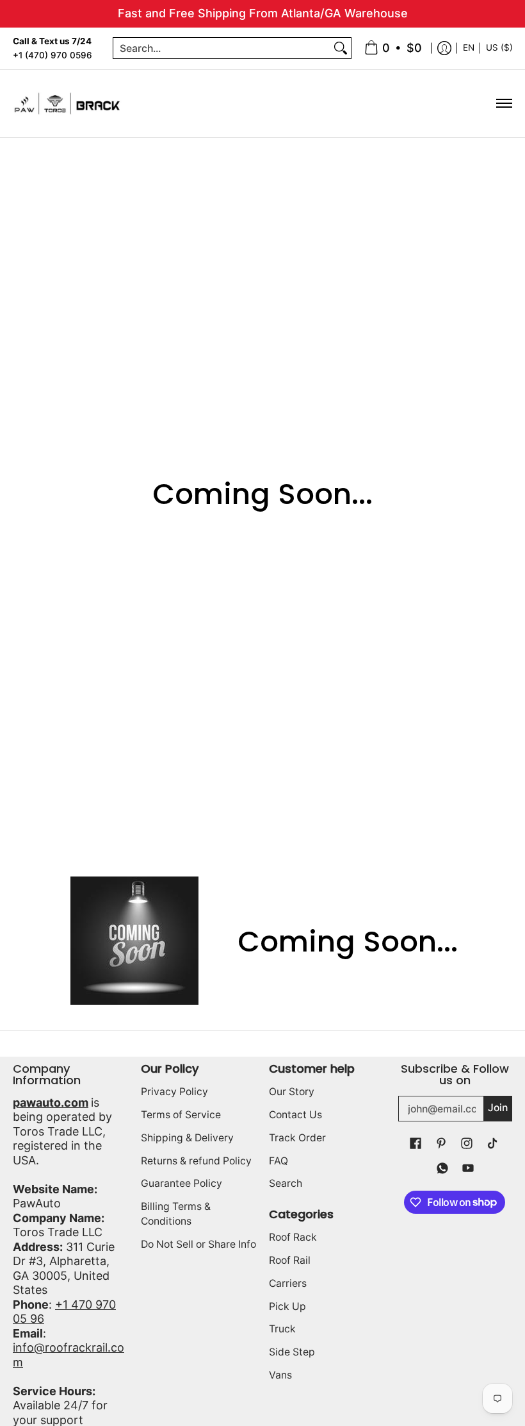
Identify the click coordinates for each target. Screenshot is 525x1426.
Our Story (291, 1092)
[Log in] (444, 48)
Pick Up (287, 1306)
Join (498, 1108)
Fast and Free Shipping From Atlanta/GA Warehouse (263, 13)
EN (468, 47)
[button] (415, 1144)
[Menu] (503, 103)
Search (285, 1183)
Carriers (288, 1283)
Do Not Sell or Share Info (198, 1244)
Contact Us (295, 1115)
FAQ (278, 1161)
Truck (282, 1329)
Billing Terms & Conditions (176, 1213)
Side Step (292, 1352)
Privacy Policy (174, 1092)
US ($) (499, 47)
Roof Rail (290, 1260)
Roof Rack (293, 1237)
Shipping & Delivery (187, 1138)
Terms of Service (181, 1115)
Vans (280, 1375)
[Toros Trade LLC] (67, 103)
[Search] (340, 48)
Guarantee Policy (181, 1183)
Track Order (297, 1138)
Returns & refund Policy (196, 1161)
